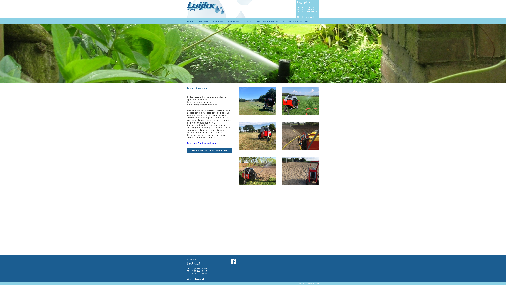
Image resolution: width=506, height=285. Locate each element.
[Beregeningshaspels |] (257, 101)
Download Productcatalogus (201, 143)
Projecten (218, 21)
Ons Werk (203, 21)
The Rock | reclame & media (308, 283)
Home (190, 21)
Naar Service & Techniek (295, 21)
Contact (248, 21)
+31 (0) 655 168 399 (309, 12)
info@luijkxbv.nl (307, 17)
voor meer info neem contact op (209, 150)
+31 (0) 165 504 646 (309, 8)
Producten (233, 21)
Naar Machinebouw (267, 21)
